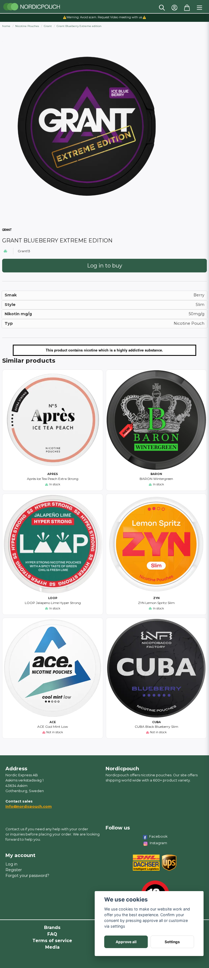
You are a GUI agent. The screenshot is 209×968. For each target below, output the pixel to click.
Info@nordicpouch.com (28, 806)
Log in (11, 864)
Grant (48, 26)
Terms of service (52, 940)
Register (13, 869)
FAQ (52, 934)
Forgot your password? (27, 875)
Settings (172, 942)
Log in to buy (104, 265)
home (6, 26)
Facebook (158, 836)
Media (52, 947)
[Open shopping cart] (187, 7)
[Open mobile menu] (199, 7)
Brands (52, 927)
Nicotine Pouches (27, 26)
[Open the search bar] (162, 7)
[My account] (174, 7)
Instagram (158, 843)
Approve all (126, 942)
